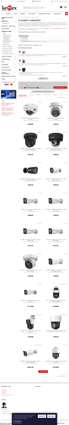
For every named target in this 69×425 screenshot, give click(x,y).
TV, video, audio (5, 67)
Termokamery (6, 38)
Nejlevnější (31, 94)
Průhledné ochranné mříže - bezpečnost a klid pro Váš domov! (8, 114)
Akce (22, 85)
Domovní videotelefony (5, 73)
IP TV (3, 61)
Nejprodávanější (47, 94)
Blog (3, 100)
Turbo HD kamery (6, 36)
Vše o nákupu (32, 13)
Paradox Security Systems (8, 76)
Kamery (4, 33)
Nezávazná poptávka (45, 13)
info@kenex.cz (6, 409)
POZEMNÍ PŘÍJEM (6, 59)
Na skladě (23, 83)
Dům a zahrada (5, 28)
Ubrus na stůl (5, 23)
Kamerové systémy (7, 31)
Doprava (22, 13)
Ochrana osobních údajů (7, 394)
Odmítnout (42, 416)
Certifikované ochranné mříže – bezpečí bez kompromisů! (8, 104)
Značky (3, 79)
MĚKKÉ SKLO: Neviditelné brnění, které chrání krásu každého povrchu (8, 109)
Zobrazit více (42, 78)
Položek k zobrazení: (60, 87)
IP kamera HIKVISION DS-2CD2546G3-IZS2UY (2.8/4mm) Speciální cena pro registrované (43, 54)
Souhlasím (51, 416)
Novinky (8, 13)
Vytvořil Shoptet (65, 420)
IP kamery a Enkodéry (7, 35)
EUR (67, 1)
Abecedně (55, 94)
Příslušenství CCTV (7, 51)
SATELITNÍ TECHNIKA (6, 56)
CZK (65, 1)
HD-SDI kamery (58, 28)
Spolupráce (4, 391)
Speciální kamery (6, 40)
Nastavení (17, 421)
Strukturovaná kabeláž (8, 53)
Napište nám (57, 13)
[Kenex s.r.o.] (10, 7)
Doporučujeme (22, 94)
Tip (31, 85)
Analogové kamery (7, 37)
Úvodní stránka (2, 14)
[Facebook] (1, 1)
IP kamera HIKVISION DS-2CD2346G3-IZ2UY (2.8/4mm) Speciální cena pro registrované (42, 63)
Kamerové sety (6, 42)
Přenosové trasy (6, 44)
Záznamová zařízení (7, 46)
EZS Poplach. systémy (7, 48)
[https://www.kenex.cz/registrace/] (43, 39)
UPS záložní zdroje (7, 50)
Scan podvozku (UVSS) (7, 41)
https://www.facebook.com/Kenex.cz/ (10, 413)
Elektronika (5, 64)
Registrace (61, 1)
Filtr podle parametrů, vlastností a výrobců (42, 91)
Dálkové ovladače (6, 70)
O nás (15, 13)
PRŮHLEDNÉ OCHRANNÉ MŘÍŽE (7, 18)
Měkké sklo (5, 21)
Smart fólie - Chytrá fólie (8, 26)
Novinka (27, 85)
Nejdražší (38, 94)
